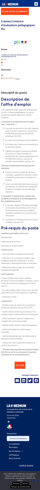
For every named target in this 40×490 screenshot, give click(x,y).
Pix (2, 75)
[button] (36, 4)
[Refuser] (35, 480)
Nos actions (13, 447)
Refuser (25, 483)
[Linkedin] (8, 421)
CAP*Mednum (14, 454)
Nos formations (14, 451)
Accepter (16, 483)
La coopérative (14, 443)
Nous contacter (14, 458)
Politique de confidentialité (20, 487)
